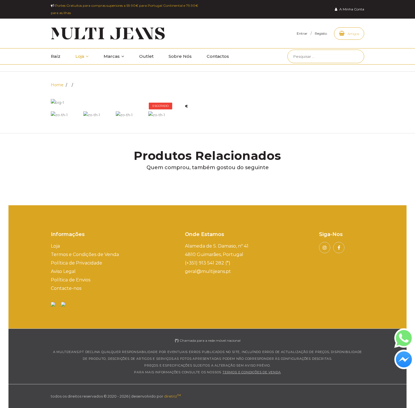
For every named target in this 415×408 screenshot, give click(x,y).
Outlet (146, 56)
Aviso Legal (63, 271)
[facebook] (338, 247)
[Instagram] (324, 247)
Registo (321, 33)
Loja (80, 56)
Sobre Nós (180, 56)
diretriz (172, 396)
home (57, 84)
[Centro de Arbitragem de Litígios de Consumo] (63, 304)
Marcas (112, 56)
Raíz (55, 56)
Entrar (302, 33)
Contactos (218, 56)
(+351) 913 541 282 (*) (207, 263)
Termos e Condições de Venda (85, 254)
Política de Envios (70, 280)
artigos (353, 34)
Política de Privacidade (76, 263)
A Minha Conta (351, 9)
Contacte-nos (66, 288)
